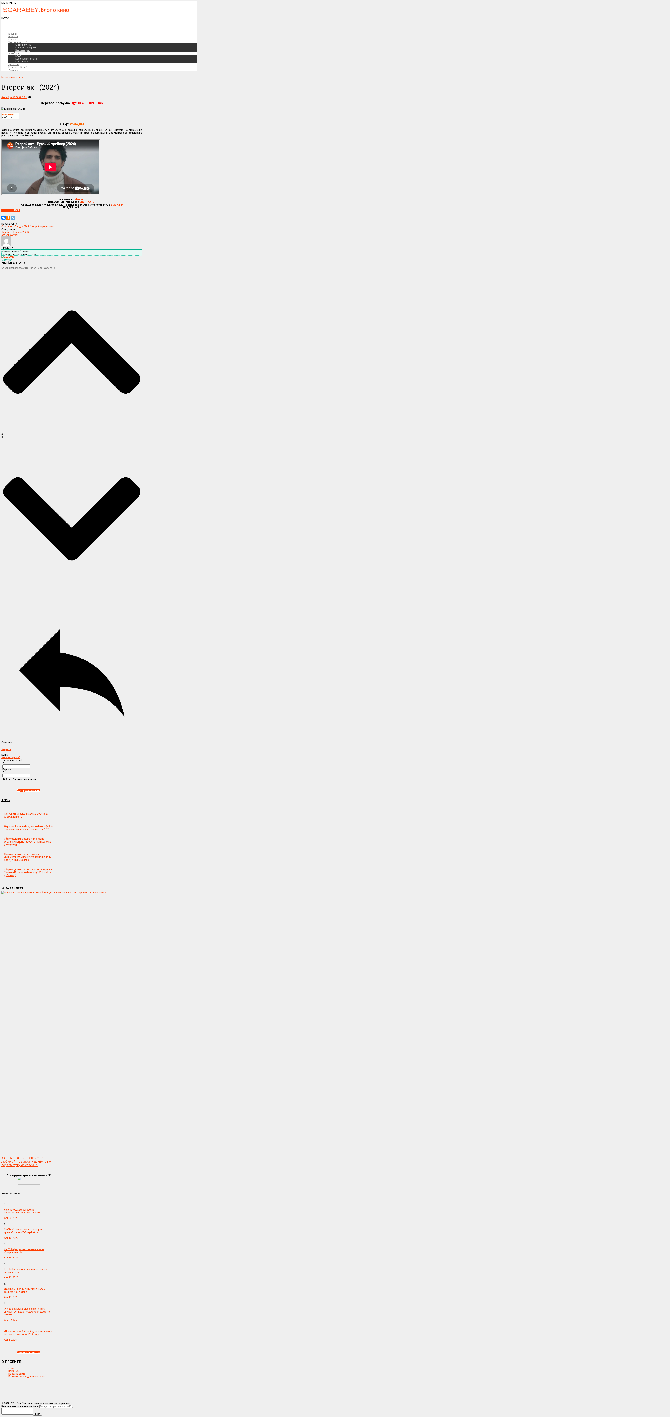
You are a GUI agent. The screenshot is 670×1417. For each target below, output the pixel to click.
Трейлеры (13, 64)
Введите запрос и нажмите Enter (20, 1406)
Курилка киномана (26, 58)
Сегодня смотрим (25, 47)
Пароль (6, 769)
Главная (12, 33)
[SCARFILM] (36, 11)
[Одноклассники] (8, 218)
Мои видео (21, 61)
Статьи (12, 39)
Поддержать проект (28, 790)
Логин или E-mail (12, 760)
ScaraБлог (13, 53)
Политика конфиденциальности (26, 1376)
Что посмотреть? (17, 42)
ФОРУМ (5, 800)
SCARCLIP (117, 204)
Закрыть (6, 749)
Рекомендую (22, 50)
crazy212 (6, 259)
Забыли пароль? (10, 757)
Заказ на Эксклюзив (28, 1352)
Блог (18, 56)
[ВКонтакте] (3, 218)
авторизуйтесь (9, 235)
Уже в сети (14, 70)
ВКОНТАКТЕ (87, 202)
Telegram (78, 199)
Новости (13, 36)
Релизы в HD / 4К (17, 67)
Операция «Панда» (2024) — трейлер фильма (27, 226)
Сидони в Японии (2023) (15, 232)
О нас (11, 1368)
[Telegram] (13, 218)
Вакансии (13, 1371)
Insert (37, 1413)
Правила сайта (16, 1373)
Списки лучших (24, 44)
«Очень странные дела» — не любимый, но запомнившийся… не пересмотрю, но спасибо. (26, 1161)
